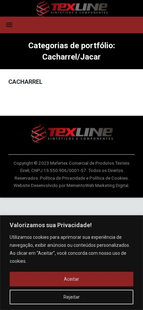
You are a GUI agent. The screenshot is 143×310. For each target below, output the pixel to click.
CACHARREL (25, 81)
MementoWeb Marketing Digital (97, 185)
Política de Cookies (108, 178)
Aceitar (71, 279)
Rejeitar (72, 297)
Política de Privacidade (62, 178)
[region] (71, 262)
